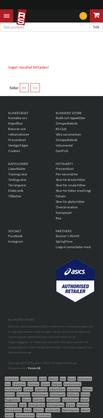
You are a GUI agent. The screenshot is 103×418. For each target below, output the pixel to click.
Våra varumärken (68, 134)
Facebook (15, 236)
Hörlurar (33, 384)
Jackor (45, 384)
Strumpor (11, 404)
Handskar (19, 384)
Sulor (23, 404)
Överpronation (67, 207)
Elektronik (15, 191)
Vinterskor (44, 415)
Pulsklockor (57, 394)
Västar (9, 415)
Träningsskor (17, 174)
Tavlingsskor (36, 404)
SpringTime (64, 241)
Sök (96, 26)
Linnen (28, 389)
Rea (58, 218)
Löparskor (74, 389)
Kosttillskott (13, 389)
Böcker (53, 378)
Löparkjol (41, 389)
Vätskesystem (25, 415)
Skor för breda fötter (70, 180)
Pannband (23, 394)
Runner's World (67, 236)
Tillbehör (14, 196)
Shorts (26, 399)
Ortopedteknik (66, 123)
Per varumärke (67, 174)
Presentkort (17, 140)
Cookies (14, 151)
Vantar (85, 410)
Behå (43, 378)
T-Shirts (38, 410)
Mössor (87, 389)
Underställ (53, 410)
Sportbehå (53, 399)
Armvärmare (29, 378)
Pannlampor (40, 394)
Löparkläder (17, 169)
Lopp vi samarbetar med (73, 247)
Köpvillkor (15, 123)
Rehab (85, 394)
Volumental (64, 145)
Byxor (71, 378)
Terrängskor (17, 185)
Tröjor (27, 410)
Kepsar (56, 384)
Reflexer (73, 394)
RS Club (61, 129)
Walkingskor (70, 410)
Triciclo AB (34, 368)
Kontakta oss (17, 118)
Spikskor (38, 399)
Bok (62, 378)
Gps (7, 384)
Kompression (72, 384)
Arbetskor (11, 378)
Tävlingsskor (17, 180)
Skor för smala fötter (71, 185)
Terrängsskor (55, 404)
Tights (70, 404)
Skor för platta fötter (70, 202)
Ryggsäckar (12, 399)
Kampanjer (64, 213)
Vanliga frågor (18, 145)
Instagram (15, 241)
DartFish (62, 151)
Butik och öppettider (70, 118)
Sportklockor (70, 399)
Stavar (85, 399)
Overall (9, 394)
